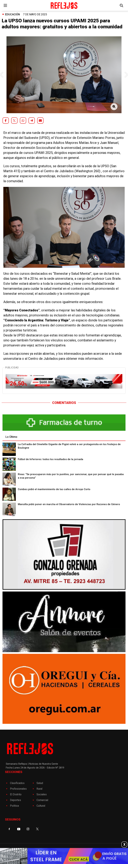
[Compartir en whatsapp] (23, 120)
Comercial (42, 800)
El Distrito (16, 794)
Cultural (40, 805)
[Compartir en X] (14, 120)
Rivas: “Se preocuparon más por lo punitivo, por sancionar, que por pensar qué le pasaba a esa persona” (71, 476)
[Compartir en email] (40, 120)
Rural (39, 788)
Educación (12, 14)
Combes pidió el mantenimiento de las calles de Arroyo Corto (54, 489)
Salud (39, 783)
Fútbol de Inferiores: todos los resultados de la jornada (50, 459)
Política (14, 805)
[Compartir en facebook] (5, 120)
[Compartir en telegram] (31, 120)
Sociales (41, 794)
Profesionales (18, 788)
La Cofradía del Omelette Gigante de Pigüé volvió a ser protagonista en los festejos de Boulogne (69, 446)
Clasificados (17, 783)
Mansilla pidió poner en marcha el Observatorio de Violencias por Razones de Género (69, 504)
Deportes (15, 800)
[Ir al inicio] (64, 5)
